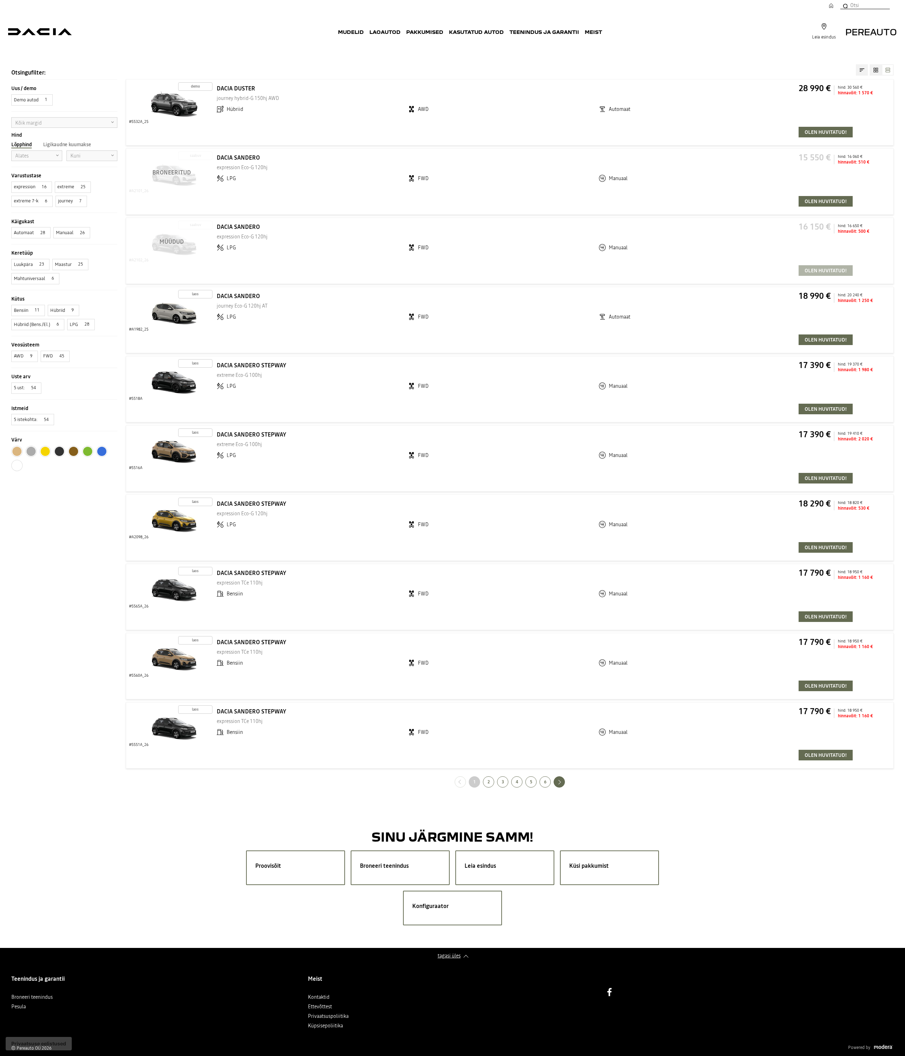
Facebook (609, 992)
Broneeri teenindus (32, 998)
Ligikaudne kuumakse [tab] (67, 144)
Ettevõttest (320, 1007)
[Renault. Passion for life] (40, 31)
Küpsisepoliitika (325, 1026)
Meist (593, 32)
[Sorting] (862, 70)
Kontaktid (318, 998)
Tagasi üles (449, 955)
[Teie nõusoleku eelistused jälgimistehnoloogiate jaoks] (39, 1043)
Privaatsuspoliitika (328, 1017)
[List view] (888, 70)
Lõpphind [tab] (21, 144)
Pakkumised (424, 32)
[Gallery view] (876, 70)
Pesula (18, 1007)
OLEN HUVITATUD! (826, 132)
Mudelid (351, 32)
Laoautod (385, 32)
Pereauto (871, 31)
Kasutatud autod (476, 32)
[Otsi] (844, 5)
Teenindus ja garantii (544, 32)
